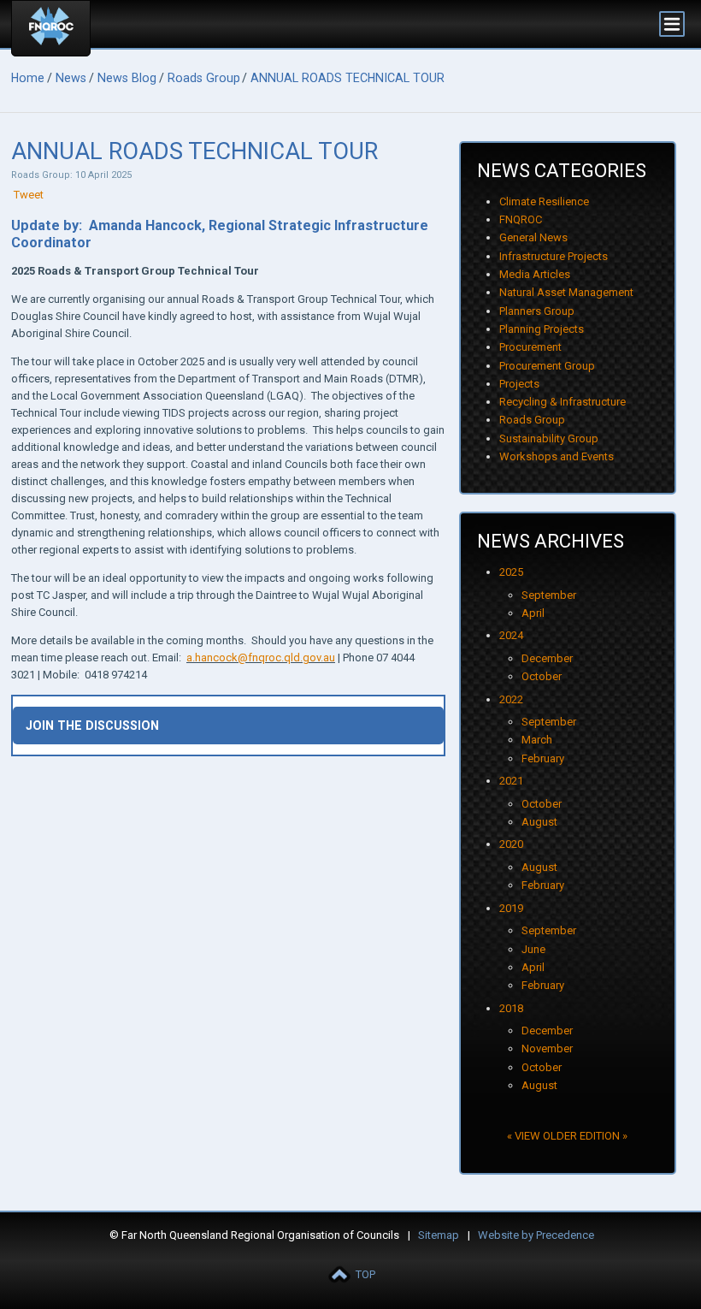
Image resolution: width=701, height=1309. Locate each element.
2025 (511, 572)
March (536, 739)
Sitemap (438, 1235)
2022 (511, 699)
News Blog (126, 78)
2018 (511, 1008)
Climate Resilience (544, 201)
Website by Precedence (536, 1235)
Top (365, 1274)
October (541, 676)
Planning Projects (541, 329)
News (71, 78)
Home (27, 78)
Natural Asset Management (566, 292)
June (533, 949)
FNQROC (520, 219)
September (548, 595)
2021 (511, 780)
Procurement (530, 347)
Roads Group (204, 78)
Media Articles (534, 274)
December (547, 658)
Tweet (29, 194)
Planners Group (536, 311)
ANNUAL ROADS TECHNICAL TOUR (347, 78)
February (542, 758)
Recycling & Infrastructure (562, 401)
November (547, 1048)
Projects (519, 383)
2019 (511, 908)
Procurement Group (547, 365)
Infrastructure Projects (553, 256)
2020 (511, 844)
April (533, 613)
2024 (511, 635)
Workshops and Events (556, 456)
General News (533, 237)
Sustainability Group (548, 438)
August (539, 821)
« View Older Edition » (567, 1135)
